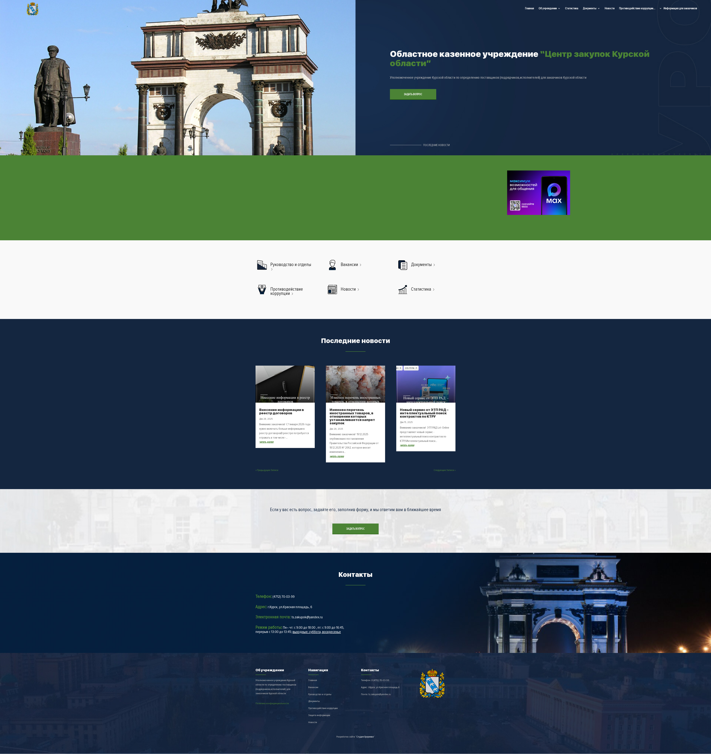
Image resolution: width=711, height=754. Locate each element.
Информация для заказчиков (680, 8)
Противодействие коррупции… (637, 8)
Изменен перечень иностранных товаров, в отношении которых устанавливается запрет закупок (352, 416)
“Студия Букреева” (365, 736)
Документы (589, 8)
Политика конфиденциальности (272, 703)
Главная (529, 8)
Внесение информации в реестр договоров (281, 411)
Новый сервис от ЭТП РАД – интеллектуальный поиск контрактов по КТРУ (424, 413)
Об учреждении (548, 8)
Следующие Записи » (444, 470)
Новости (610, 8)
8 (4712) (380, 680)
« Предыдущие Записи (267, 470)
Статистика (571, 8)
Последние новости (436, 145)
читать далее (266, 442)
